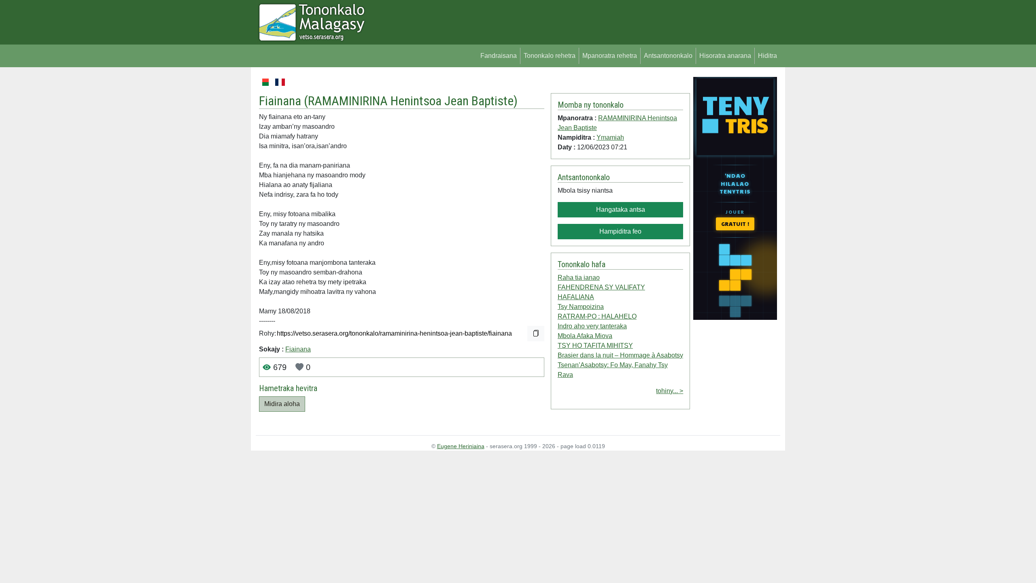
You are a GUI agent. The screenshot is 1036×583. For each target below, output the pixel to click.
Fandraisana (498, 55)
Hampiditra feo (620, 231)
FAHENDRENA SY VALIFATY (601, 287)
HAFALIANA (576, 297)
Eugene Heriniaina (460, 446)
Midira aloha (282, 403)
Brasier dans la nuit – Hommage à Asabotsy (620, 355)
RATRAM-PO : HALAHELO (597, 316)
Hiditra (767, 55)
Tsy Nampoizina (581, 306)
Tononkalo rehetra (549, 55)
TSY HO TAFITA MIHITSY (595, 345)
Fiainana (298, 349)
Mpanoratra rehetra (609, 55)
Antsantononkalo (668, 55)
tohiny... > (669, 390)
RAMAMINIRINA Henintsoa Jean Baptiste (411, 101)
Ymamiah (610, 137)
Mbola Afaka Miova (585, 335)
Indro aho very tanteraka (592, 326)
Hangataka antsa (620, 209)
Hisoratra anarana (725, 55)
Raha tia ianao (579, 277)
